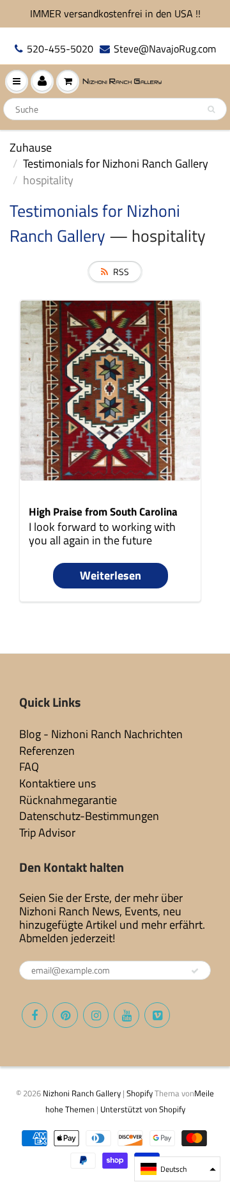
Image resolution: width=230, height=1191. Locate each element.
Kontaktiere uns (57, 783)
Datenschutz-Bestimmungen (89, 815)
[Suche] (211, 109)
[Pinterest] (65, 1015)
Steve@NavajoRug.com (165, 49)
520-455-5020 (60, 49)
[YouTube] (126, 1015)
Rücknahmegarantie (68, 799)
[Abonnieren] (194, 971)
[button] (177, 1168)
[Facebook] (34, 1015)
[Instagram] (96, 1015)
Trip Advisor (47, 832)
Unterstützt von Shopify (142, 1109)
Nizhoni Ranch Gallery (82, 1093)
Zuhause (31, 147)
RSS (121, 271)
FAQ (29, 766)
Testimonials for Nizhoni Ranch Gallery (115, 163)
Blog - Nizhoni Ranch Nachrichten (101, 734)
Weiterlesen (110, 575)
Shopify (139, 1093)
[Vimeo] (157, 1015)
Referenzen (47, 750)
